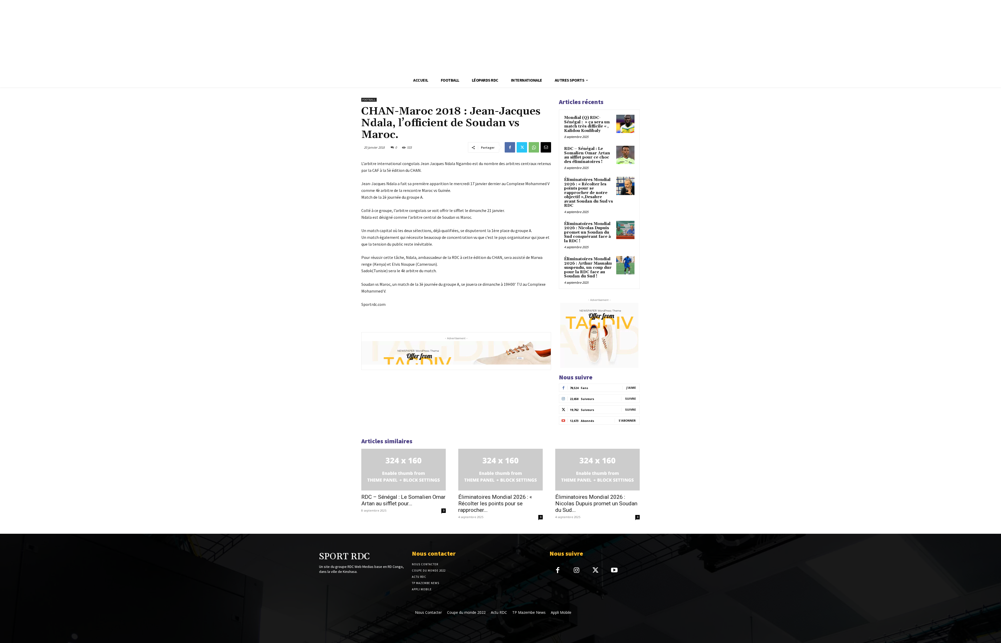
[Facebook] (510, 147)
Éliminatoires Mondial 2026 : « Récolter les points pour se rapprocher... (495, 503)
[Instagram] (576, 570)
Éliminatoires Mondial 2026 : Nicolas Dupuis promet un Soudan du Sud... (596, 503)
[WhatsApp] (534, 147)
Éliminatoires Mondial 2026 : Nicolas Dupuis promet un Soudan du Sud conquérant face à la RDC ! (587, 232)
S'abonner (627, 420)
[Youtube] (614, 570)
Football (369, 99)
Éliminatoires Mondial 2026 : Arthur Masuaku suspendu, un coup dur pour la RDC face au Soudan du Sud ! (588, 268)
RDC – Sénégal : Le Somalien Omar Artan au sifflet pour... (403, 500)
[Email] (546, 147)
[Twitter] (522, 147)
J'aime (631, 388)
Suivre (630, 399)
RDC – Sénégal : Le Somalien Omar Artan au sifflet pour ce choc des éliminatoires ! (587, 155)
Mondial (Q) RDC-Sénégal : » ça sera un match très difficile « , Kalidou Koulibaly (587, 124)
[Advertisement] (156, 36)
